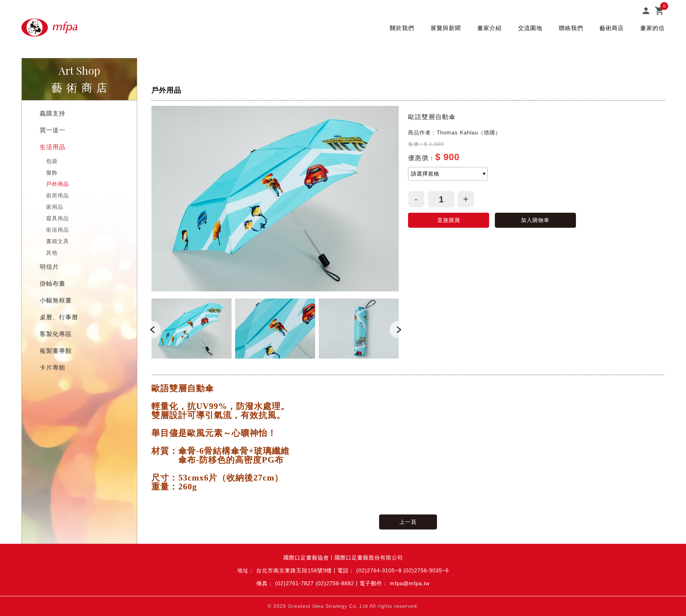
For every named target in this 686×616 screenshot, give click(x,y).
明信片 (49, 266)
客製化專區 (56, 334)
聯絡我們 (571, 28)
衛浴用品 (57, 230)
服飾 (52, 172)
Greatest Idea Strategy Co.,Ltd (328, 606)
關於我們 (402, 28)
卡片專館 (52, 367)
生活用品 (52, 147)
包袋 (52, 161)
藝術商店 (612, 28)
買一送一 (52, 130)
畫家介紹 (489, 28)
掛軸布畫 (52, 283)
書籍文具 (57, 241)
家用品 (54, 207)
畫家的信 (652, 28)
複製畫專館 (56, 351)
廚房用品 (57, 195)
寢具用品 (57, 218)
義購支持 (52, 113)
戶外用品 (57, 184)
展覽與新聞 (446, 28)
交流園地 (530, 28)
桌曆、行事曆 (59, 317)
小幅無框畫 (56, 300)
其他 (52, 253)
